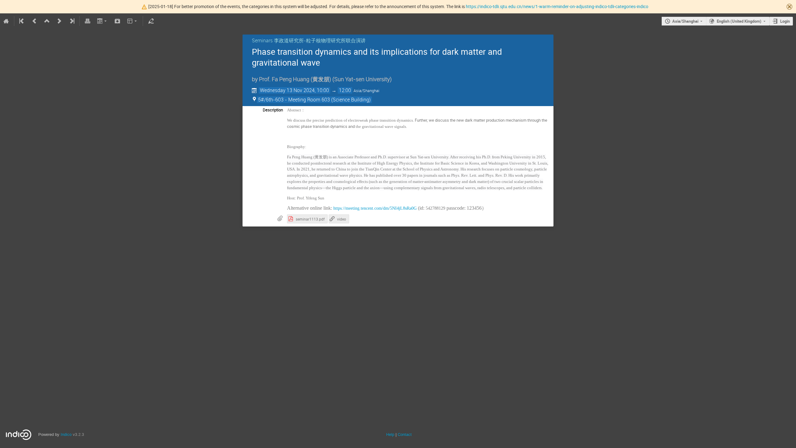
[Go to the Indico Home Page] (6, 21)
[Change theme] (132, 21)
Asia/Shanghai (685, 21)
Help (390, 434)
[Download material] (117, 21)
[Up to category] (47, 21)
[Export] (102, 21)
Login (785, 21)
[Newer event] (59, 21)
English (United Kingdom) (739, 21)
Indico (66, 434)
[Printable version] (87, 21)
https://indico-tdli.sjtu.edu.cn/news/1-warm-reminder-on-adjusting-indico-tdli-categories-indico (557, 6)
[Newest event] (71, 21)
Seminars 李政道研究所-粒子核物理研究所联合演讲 (309, 40)
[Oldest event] (22, 21)
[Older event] (34, 21)
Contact (405, 434)
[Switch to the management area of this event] (151, 21)
